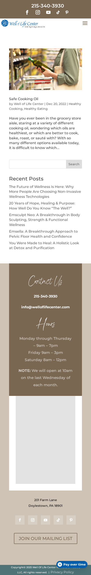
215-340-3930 (45, 296)
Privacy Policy (62, 572)
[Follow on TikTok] (58, 12)
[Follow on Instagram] (37, 12)
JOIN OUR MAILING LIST (45, 538)
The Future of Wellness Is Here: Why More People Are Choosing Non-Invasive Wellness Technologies (45, 192)
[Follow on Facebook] (27, 12)
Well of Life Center (29, 104)
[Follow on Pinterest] (66, 12)
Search (74, 164)
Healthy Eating (36, 109)
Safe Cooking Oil (23, 99)
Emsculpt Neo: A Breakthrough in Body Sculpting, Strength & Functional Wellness (44, 220)
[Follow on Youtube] (48, 12)
